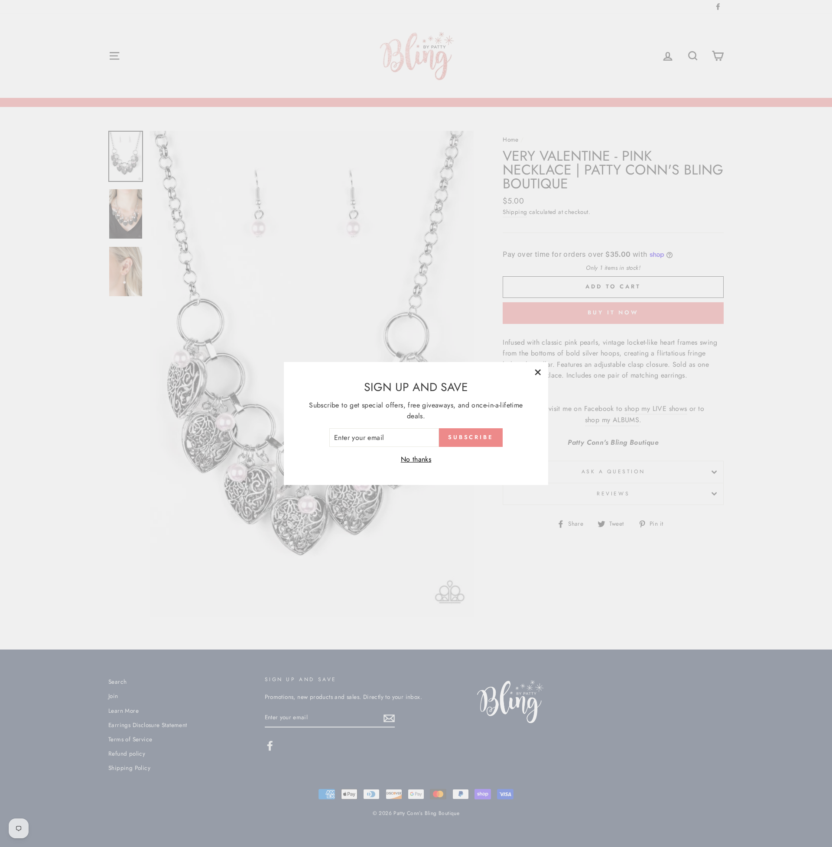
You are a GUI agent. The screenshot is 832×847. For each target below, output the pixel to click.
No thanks (416, 459)
